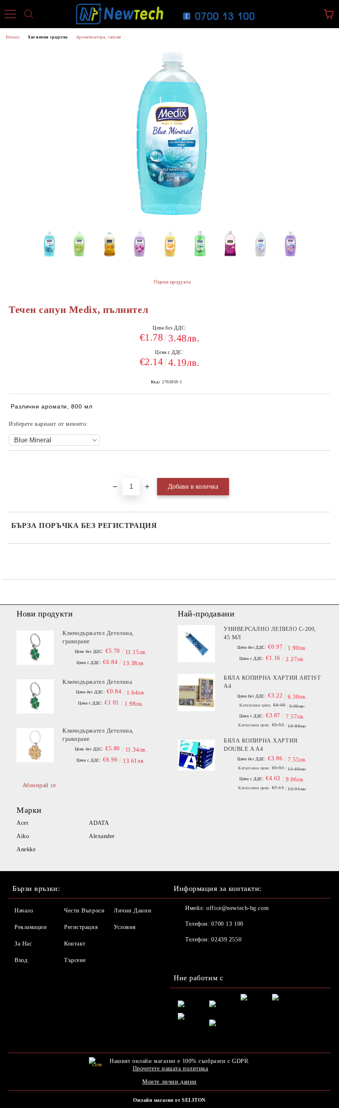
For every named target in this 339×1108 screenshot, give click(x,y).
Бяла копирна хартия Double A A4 (261, 745)
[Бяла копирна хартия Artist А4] (196, 692)
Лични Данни (132, 910)
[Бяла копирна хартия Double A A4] (196, 755)
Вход (20, 960)
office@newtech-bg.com (237, 908)
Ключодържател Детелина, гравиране (98, 637)
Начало (12, 37)
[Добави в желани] (324, 465)
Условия (125, 927)
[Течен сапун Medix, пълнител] (49, 246)
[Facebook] (184, 956)
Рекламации (30, 927)
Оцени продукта (172, 282)
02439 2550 (226, 939)
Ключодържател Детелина (97, 682)
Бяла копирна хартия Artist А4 (272, 682)
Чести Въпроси (84, 910)
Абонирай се (39, 785)
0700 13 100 (227, 924)
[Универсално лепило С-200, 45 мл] (196, 643)
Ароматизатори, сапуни (98, 37)
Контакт (75, 944)
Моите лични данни (169, 1082)
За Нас (23, 944)
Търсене (75, 960)
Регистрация (81, 927)
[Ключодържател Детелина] (35, 696)
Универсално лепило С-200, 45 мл (270, 633)
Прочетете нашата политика (170, 1068)
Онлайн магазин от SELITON (169, 1100)
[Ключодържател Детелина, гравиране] (35, 647)
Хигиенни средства (48, 37)
